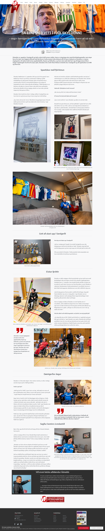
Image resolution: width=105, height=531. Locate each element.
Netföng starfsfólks (38, 520)
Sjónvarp (51, 2)
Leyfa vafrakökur (83, 528)
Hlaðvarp (62, 2)
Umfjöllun (64, 520)
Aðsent (45, 2)
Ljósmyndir (68, 2)
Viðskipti (40, 2)
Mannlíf (26, 2)
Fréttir (21, 2)
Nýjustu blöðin (36, 515)
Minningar (56, 2)
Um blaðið (36, 517)
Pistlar (31, 2)
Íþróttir (35, 2)
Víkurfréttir (74, 2)
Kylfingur (80, 2)
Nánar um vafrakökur (71, 528)
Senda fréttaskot (37, 521)
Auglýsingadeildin (37, 518)
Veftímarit (64, 521)
